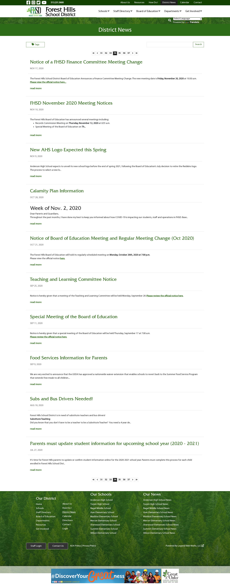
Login (65, 528)
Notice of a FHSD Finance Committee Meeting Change (86, 62)
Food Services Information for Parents (68, 358)
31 (101, 53)
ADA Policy (75, 546)
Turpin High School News (155, 504)
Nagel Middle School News (156, 508)
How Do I (153, 2)
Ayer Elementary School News (158, 512)
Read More (36, 89)
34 (115, 53)
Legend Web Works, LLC (190, 546)
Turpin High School (99, 504)
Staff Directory (122, 11)
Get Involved (192, 11)
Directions (67, 520)
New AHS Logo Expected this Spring (68, 150)
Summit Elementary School (104, 529)
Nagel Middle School (100, 508)
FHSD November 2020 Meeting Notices (71, 103)
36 (124, 53)
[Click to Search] (169, 20)
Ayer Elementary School (102, 512)
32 (106, 53)
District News (169, 2)
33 (110, 53)
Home (39, 504)
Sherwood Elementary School (105, 525)
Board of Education (147, 11)
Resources (139, 2)
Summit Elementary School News (159, 529)
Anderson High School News (157, 500)
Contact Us (58, 546)
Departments (172, 11)
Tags (37, 44)
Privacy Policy (89, 546)
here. (62, 258)
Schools (103, 11)
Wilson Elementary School (103, 533)
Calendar (184, 2)
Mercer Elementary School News (159, 520)
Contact (198, 2)
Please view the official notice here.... (48, 82)
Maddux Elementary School (104, 516)
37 (129, 53)
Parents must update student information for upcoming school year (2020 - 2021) (114, 444)
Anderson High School (101, 500)
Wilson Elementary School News (159, 533)
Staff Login (36, 546)
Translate (194, 22)
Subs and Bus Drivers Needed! (61, 399)
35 (120, 53)
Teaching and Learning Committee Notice (73, 280)
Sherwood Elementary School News (161, 525)
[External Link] (115, 576)
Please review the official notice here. (164, 296)
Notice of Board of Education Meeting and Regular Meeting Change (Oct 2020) (112, 239)
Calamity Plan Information (57, 191)
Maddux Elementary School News (159, 516)
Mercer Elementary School (103, 520)
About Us (125, 2)
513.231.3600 (57, 2)
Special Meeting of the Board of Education (73, 317)
